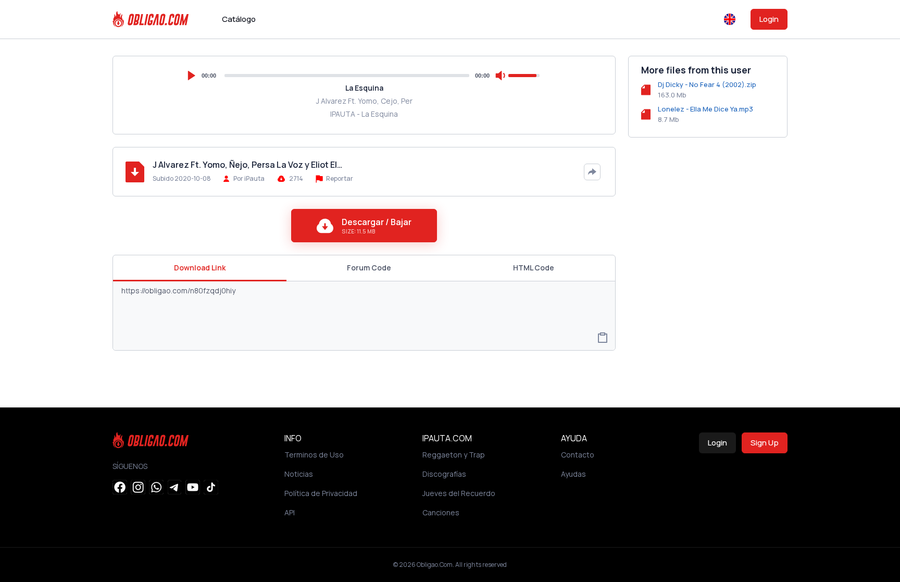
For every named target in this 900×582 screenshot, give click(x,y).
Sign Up (765, 442)
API (289, 512)
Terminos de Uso (314, 455)
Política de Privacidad (320, 493)
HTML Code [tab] (533, 268)
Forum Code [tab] (369, 268)
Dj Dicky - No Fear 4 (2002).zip (707, 84)
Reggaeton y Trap (453, 455)
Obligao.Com (435, 564)
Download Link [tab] (200, 268)
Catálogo (239, 19)
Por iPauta (249, 178)
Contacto (577, 455)
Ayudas (573, 474)
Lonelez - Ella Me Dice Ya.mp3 (705, 109)
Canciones (440, 512)
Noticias (298, 474)
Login (769, 19)
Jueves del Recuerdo (458, 493)
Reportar (339, 178)
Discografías (444, 474)
